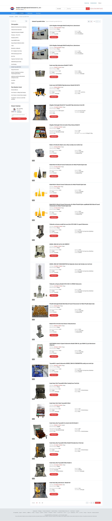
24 (36, 502)
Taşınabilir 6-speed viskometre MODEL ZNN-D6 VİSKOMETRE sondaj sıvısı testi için (71, 363)
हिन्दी (77, 512)
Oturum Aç (87, 3)
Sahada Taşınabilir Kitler (16, 67)
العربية (68, 512)
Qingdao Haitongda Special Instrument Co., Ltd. (28, 7)
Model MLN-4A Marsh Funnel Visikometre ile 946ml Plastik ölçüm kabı (68, 164)
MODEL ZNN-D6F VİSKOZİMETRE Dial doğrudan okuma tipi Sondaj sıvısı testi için (71, 264)
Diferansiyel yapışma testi (16, 53)
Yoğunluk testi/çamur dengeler (17, 32)
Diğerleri (13, 83)
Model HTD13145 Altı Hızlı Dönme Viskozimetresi (63, 323)
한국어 (65, 512)
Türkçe (85, 512)
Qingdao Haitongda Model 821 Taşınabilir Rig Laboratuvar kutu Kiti (67, 105)
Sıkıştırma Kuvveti (15, 69)
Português (50, 512)
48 (42, 502)
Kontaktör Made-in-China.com (64, 511)
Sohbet (20, 111)
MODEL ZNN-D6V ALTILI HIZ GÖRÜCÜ (59, 244)
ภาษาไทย (80, 512)
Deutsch (45, 512)
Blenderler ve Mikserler (15, 48)
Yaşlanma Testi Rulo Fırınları (17, 59)
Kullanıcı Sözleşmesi (46, 511)
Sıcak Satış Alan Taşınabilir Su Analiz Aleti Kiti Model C (64, 423)
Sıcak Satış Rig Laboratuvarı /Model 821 (60, 482)
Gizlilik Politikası (54, 511)
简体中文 (24, 512)
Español (41, 512)
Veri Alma (13, 80)
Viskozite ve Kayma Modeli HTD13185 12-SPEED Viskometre (66, 284)
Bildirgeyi (40, 511)
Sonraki (97, 502)
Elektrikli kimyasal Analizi (16, 61)
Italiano (55, 512)
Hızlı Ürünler (72, 511)
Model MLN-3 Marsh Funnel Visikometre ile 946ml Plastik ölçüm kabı (68, 184)
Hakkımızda (29, 13)
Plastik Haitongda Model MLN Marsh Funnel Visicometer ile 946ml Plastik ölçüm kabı (72, 303)
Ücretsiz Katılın (93, 3)
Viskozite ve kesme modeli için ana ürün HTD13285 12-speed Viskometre (69, 224)
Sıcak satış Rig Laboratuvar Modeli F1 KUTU (61, 65)
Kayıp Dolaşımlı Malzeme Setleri (17, 43)
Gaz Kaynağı (13, 64)
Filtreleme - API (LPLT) (15, 35)
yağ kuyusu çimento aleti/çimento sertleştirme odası (18, 77)
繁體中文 (29, 512)
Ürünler (22, 13)
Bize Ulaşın (38, 13)
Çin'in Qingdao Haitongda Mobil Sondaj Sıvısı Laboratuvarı (65, 25)
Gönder (19, 118)
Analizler (77, 511)
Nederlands (73, 512)
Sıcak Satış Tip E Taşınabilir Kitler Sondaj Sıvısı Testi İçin (64, 383)
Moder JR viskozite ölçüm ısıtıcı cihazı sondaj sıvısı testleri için (66, 144)
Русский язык (60, 512)
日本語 (33, 512)
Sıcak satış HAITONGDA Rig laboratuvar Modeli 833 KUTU (65, 85)
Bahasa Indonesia (95, 512)
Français (37, 512)
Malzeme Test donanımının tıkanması (18, 27)
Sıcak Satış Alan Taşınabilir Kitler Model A (61, 462)
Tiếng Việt (89, 512)
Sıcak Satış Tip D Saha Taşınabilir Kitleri (60, 403)
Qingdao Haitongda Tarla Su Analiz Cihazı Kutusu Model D (65, 125)
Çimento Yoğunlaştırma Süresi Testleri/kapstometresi (17, 73)
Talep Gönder (54, 37)
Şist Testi (13, 56)
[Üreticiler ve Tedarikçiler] (17, 2)
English (20, 512)
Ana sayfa (13, 13)
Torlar (12, 45)
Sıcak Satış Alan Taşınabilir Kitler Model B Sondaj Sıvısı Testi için (66, 443)
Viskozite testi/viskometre (16, 29)
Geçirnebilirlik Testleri (15, 40)
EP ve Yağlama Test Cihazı (16, 51)
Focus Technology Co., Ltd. (55, 514)
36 (39, 502)
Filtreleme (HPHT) (14, 37)
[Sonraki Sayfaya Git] (99, 21)
